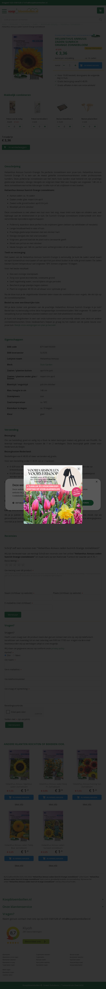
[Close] (79, 469)
